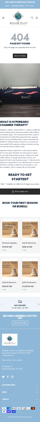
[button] (36, 18)
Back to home (20, 56)
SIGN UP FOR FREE (20, 323)
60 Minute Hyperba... (10, 243)
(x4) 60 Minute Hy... (29, 243)
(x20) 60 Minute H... (29, 282)
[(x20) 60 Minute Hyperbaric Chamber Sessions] (30, 269)
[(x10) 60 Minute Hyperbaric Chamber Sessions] (10, 269)
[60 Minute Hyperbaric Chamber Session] (10, 229)
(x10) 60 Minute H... (9, 282)
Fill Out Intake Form (21, 191)
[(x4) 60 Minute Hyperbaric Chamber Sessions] (30, 229)
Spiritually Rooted (17, 417)
